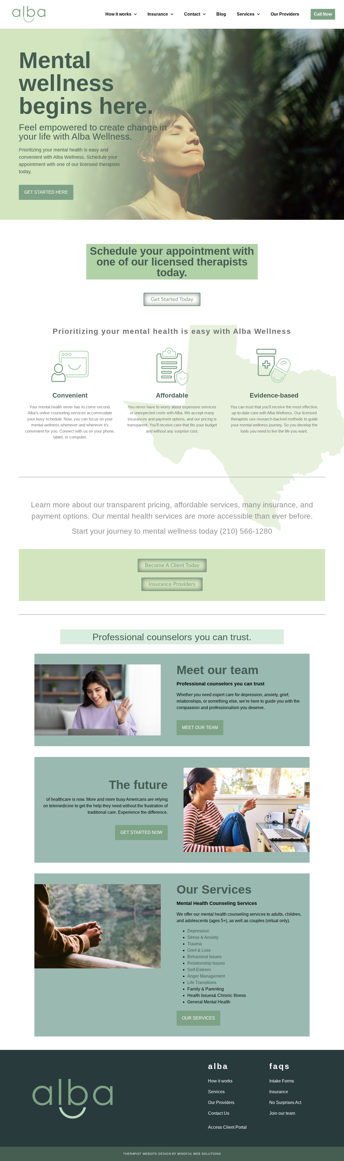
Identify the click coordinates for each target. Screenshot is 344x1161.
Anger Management (206, 976)
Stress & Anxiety (202, 937)
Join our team (282, 1113)
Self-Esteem (199, 969)
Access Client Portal (227, 1127)
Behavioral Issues (204, 956)
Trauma (194, 943)
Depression (198, 931)
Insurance (158, 14)
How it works (118, 14)
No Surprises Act (285, 1102)
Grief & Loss (199, 950)
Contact (192, 14)
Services (246, 14)
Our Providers (285, 14)
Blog (221, 14)
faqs (279, 1066)
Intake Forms (281, 1081)
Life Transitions (201, 982)
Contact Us (218, 1113)
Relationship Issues (206, 963)
